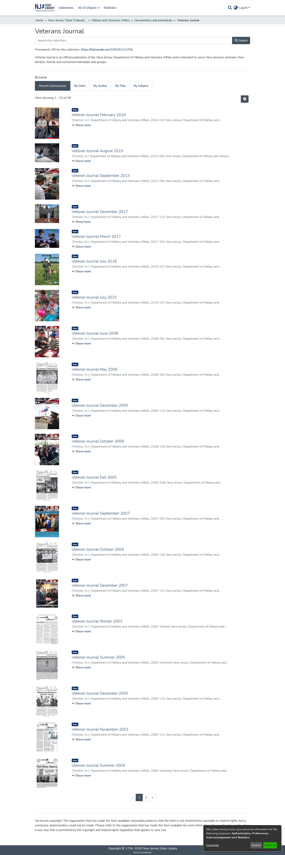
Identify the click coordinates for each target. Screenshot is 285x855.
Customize (212, 845)
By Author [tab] (100, 86)
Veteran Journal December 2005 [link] (100, 693)
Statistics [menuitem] (110, 8)
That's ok (270, 845)
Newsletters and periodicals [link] (153, 20)
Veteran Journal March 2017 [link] (96, 236)
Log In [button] (243, 8)
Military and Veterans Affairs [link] (111, 20)
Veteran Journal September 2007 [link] (101, 513)
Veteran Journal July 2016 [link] (94, 261)
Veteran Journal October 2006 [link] (98, 549)
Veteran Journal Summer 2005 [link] (98, 657)
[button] (45, 8)
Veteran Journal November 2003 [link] (100, 729)
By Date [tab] (80, 86)
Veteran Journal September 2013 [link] (101, 175)
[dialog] (242, 838)
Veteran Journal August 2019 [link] (97, 150)
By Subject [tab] (141, 86)
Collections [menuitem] (66, 8)
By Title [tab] (120, 86)
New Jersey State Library (160, 848)
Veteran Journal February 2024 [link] (99, 114)
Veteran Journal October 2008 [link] (98, 441)
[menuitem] (88, 7)
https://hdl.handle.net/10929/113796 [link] (107, 49)
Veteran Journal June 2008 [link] (95, 333)
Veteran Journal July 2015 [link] (94, 297)
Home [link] (39, 20)
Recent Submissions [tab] (52, 86)
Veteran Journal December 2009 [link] (100, 405)
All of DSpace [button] (87, 8)
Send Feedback (142, 852)
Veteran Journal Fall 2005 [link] (94, 477)
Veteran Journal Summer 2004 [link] (98, 765)
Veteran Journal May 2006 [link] (94, 369)
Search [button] (243, 40)
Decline (256, 845)
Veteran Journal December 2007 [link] (100, 585)
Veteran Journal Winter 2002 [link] (97, 621)
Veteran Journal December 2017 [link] (100, 211)
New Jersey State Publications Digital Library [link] (67, 20)
